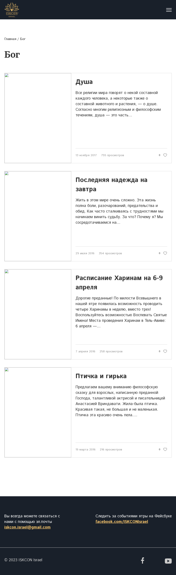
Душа (84, 82)
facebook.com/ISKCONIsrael (122, 522)
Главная (10, 39)
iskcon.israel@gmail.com (27, 527)
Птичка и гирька (101, 376)
